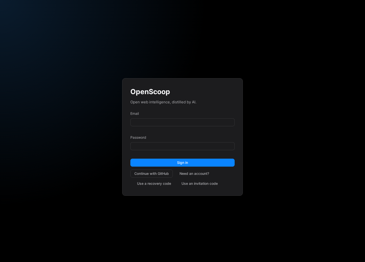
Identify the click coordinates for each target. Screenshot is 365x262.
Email (134, 113)
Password (138, 137)
